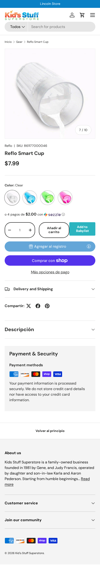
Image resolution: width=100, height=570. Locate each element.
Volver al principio (50, 431)
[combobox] (50, 27)
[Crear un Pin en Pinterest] (47, 306)
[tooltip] (88, 246)
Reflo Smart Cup (38, 42)
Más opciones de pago (50, 272)
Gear (19, 42)
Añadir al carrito (54, 230)
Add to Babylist (82, 229)
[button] (82, 15)
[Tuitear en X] (28, 306)
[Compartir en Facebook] (38, 306)
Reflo (8, 146)
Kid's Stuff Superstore (29, 553)
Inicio (8, 42)
